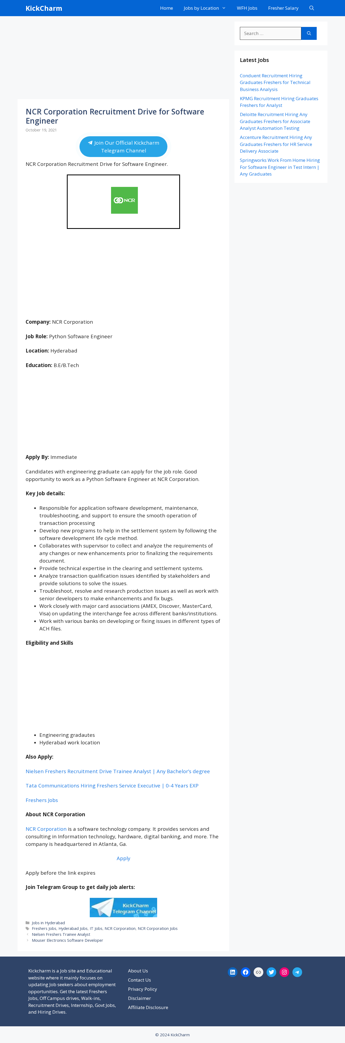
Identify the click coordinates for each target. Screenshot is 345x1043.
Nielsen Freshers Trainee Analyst (61, 934)
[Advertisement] (123, 59)
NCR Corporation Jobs (158, 928)
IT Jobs (96, 928)
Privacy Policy (142, 989)
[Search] (309, 33)
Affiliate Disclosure (148, 1007)
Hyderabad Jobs (73, 928)
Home (166, 8)
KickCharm (44, 8)
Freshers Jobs (42, 800)
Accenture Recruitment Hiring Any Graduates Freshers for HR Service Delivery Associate (276, 144)
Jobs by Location (201, 8)
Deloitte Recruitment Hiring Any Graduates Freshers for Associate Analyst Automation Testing (275, 121)
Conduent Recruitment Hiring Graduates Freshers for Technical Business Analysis (275, 82)
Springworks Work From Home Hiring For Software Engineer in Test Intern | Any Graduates (280, 167)
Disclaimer (139, 998)
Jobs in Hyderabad (48, 922)
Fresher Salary (283, 8)
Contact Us (139, 980)
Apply (123, 858)
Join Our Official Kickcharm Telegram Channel (126, 146)
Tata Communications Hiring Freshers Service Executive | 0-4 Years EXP (112, 785)
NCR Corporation (46, 828)
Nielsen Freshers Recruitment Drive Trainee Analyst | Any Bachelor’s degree (118, 771)
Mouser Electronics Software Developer (67, 940)
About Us (138, 971)
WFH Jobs (247, 8)
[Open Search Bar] (311, 8)
